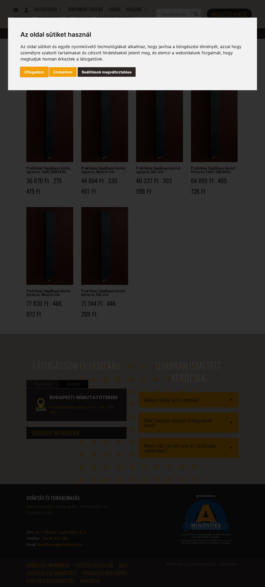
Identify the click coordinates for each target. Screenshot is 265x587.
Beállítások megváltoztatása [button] (106, 72)
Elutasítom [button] (62, 72)
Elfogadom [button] (34, 72)
